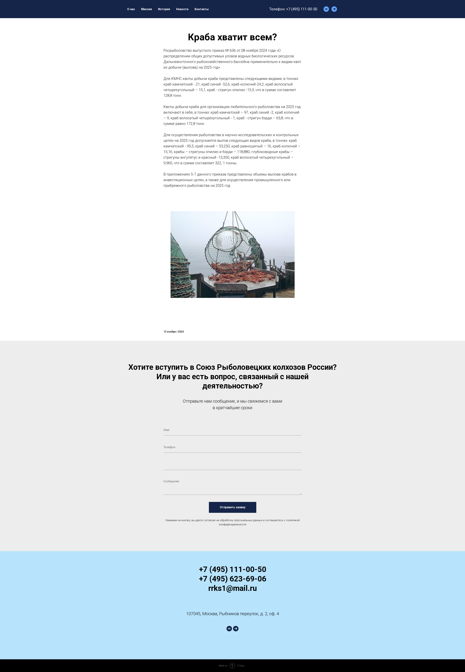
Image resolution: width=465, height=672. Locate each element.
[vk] (326, 9)
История (164, 9)
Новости (182, 9)
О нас (131, 9)
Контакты (202, 9)
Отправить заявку (232, 507)
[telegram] (334, 9)
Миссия (146, 9)
